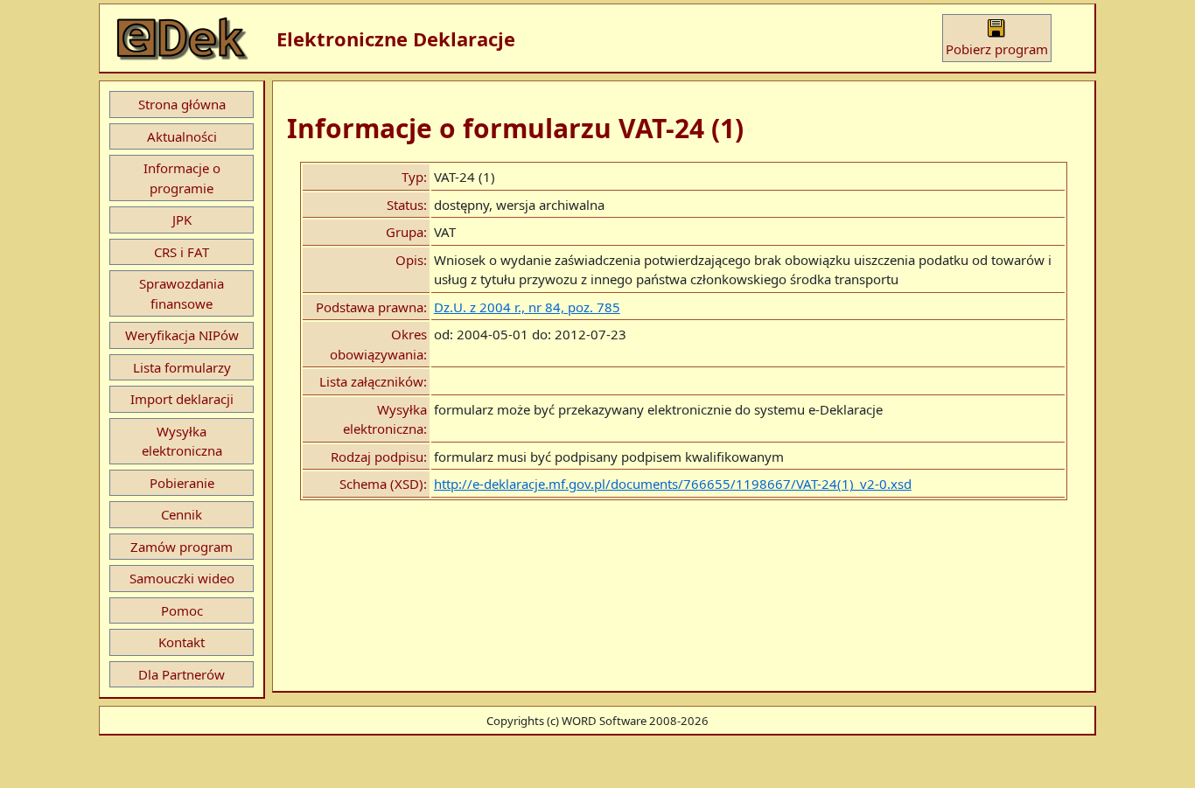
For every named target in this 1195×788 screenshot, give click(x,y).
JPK (182, 219)
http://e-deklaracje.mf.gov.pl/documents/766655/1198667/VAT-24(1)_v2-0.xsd (673, 483)
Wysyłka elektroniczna (182, 441)
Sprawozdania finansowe (181, 293)
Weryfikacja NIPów (182, 335)
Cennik (181, 514)
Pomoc (182, 610)
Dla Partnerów (181, 674)
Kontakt (181, 642)
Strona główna (182, 104)
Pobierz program (997, 49)
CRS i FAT (181, 252)
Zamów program (181, 546)
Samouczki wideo (181, 578)
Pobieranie (182, 483)
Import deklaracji (182, 399)
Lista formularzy (182, 367)
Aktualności (182, 136)
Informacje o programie (181, 178)
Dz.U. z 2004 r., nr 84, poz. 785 (527, 307)
